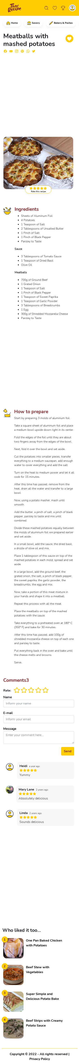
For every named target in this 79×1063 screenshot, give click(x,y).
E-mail (8, 713)
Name (7, 697)
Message (9, 729)
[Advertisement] (39, 93)
